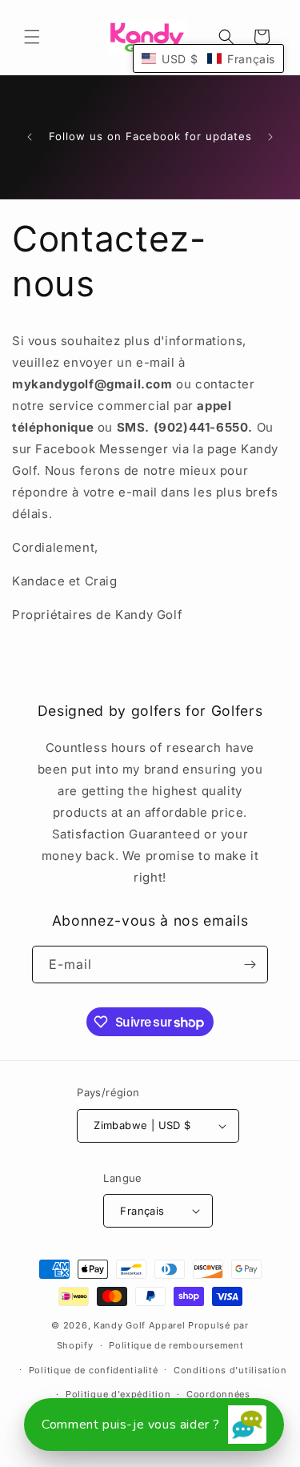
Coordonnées (218, 1394)
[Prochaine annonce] (270, 137)
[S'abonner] (249, 964)
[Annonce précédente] (29, 137)
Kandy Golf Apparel (140, 1325)
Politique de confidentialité (93, 1370)
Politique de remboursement (176, 1345)
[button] (32, 36)
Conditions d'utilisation (230, 1370)
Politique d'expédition (118, 1394)
